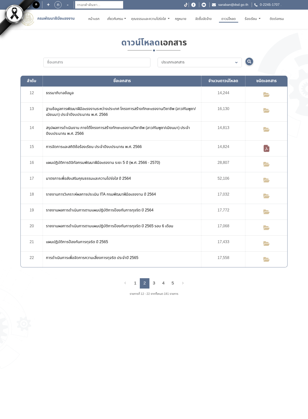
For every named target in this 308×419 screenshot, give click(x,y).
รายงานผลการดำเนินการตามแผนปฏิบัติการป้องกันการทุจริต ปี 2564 (100, 210)
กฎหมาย (180, 19)
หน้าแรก (94, 18)
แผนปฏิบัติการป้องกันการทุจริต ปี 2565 (77, 242)
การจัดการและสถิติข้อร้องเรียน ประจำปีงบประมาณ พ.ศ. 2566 (94, 147)
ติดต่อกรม (277, 19)
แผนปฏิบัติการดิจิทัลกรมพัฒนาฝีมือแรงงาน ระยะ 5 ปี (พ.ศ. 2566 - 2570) (103, 163)
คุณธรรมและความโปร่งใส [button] (149, 19)
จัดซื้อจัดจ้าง (203, 19)
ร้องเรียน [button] (251, 19)
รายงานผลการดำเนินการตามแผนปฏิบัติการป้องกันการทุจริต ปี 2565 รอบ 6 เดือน (109, 226)
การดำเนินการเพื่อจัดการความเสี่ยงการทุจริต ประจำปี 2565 (92, 258)
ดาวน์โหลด (228, 19)
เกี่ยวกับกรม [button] (115, 19)
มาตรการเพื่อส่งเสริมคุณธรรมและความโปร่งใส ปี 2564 (88, 178)
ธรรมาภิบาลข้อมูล (60, 93)
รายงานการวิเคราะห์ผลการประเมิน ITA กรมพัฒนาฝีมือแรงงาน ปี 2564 (101, 194)
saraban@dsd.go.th (233, 4)
